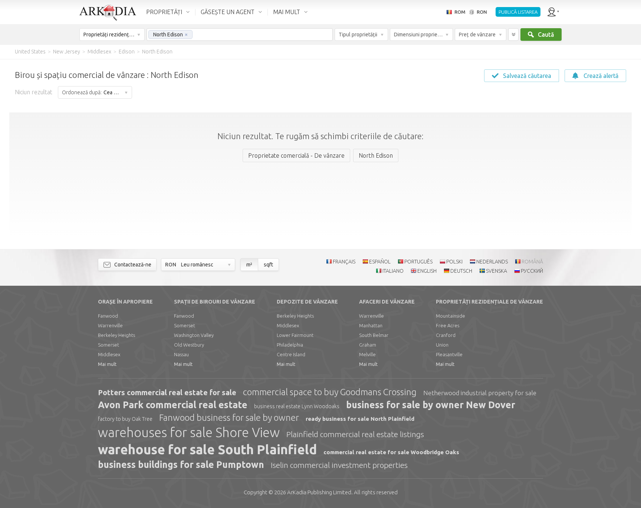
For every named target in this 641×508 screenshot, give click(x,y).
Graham (367, 344)
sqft (268, 265)
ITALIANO (393, 271)
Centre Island (291, 354)
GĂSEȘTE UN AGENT (227, 12)
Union (442, 344)
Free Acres (447, 325)
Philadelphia (290, 344)
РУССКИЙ (532, 271)
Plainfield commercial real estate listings (355, 434)
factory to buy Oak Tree (125, 419)
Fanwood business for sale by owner (229, 418)
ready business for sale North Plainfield (360, 419)
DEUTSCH (461, 271)
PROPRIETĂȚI (164, 12)
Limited (319, 492)
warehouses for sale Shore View (189, 432)
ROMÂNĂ (532, 262)
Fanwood (108, 315)
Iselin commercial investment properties (339, 465)
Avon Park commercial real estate (172, 405)
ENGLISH (427, 271)
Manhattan (370, 325)
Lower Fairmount (295, 335)
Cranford (446, 335)
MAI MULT (286, 12)
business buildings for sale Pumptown (181, 464)
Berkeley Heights (116, 335)
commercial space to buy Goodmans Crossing (330, 392)
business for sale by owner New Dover (430, 405)
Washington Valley (194, 335)
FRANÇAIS (344, 262)
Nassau (181, 354)
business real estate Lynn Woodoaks (296, 406)
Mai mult (107, 364)
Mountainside (450, 315)
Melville (367, 354)
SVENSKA (496, 271)
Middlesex (109, 354)
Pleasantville (449, 354)
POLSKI (454, 262)
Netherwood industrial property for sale (479, 392)
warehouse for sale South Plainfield (207, 449)
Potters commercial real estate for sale (167, 392)
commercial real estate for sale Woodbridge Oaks (391, 452)
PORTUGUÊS (418, 262)
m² (249, 265)
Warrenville (110, 325)
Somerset (108, 344)
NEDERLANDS (492, 262)
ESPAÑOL (380, 262)
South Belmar (373, 335)
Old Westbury (189, 344)
